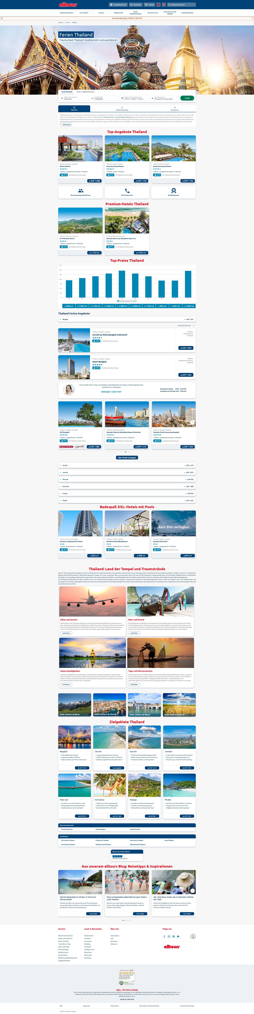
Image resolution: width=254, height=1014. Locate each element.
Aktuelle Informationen (65, 935)
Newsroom (113, 944)
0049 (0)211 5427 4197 (111, 391)
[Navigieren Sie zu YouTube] (178, 936)
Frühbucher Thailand (102, 840)
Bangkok (86, 577)
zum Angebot (117, 768)
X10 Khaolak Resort (67, 238)
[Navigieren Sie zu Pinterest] (173, 936)
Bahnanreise (88, 955)
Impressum (86, 1006)
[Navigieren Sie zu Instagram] (169, 936)
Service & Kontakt (63, 947)
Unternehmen (114, 935)
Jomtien (168, 751)
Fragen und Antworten (65, 938)
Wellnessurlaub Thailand (137, 844)
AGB (61, 1006)
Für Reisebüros (62, 955)
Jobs (111, 938)
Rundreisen (87, 947)
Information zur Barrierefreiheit (149, 1006)
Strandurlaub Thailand (68, 844)
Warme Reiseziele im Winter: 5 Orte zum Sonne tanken (78, 898)
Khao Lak (64, 799)
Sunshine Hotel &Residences (117, 541)
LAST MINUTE (84, 13)
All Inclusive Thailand (67, 840)
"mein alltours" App (64, 944)
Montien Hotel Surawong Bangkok (166, 432)
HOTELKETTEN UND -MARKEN (170, 13)
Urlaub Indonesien (67, 829)
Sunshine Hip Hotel (160, 541)
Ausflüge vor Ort (89, 949)
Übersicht (74, 110)
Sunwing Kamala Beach (115, 166)
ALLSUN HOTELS (153, 13)
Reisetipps (122, 110)
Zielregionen (175, 110)
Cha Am (111, 117)
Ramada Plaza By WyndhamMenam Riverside (123, 432)
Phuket (168, 799)
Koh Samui (129, 117)
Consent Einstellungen (187, 1006)
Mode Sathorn (65, 166)
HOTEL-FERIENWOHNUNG (136, 13)
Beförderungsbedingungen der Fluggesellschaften (67, 959)
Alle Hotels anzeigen (127, 457)
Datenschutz (115, 1006)
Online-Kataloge (63, 949)
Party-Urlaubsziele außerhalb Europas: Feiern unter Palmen (127, 898)
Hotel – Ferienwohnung (85, 92)
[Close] (252, 18)
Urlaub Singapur (101, 829)
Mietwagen (87, 958)
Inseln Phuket (120, 117)
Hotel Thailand (169, 840)
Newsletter (114, 941)
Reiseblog (87, 944)
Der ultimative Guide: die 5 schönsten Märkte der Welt (173, 898)
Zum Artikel (93, 914)
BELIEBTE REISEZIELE (66, 13)
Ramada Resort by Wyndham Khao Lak (121, 238)
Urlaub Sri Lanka (135, 829)
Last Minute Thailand (136, 840)
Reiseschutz (88, 952)
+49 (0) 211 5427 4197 (127, 999)
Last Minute (88, 941)
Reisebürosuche (63, 952)
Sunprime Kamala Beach (162, 166)
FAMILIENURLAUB (187, 13)
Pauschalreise (66, 92)
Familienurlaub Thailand (103, 844)
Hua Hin (133, 751)
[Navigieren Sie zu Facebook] (164, 936)
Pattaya (105, 117)
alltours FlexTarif (63, 941)
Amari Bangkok (99, 361)
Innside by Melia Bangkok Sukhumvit (109, 335)
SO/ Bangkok (64, 432)
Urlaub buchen (88, 935)
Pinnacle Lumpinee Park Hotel (71, 541)
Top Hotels (87, 938)
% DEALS (101, 13)
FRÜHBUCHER (118, 13)
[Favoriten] (158, 5)
